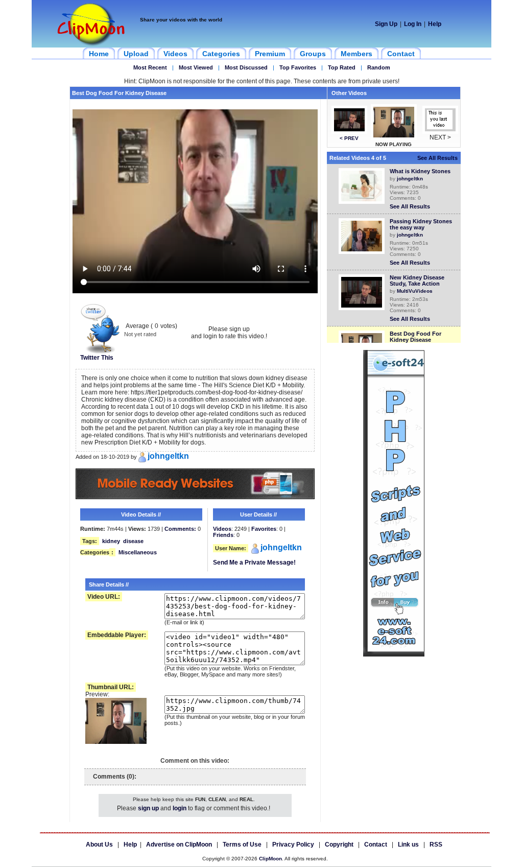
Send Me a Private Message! (254, 562)
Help (434, 24)
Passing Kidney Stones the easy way (421, 224)
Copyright (339, 844)
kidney (111, 541)
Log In (412, 24)
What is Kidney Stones (420, 171)
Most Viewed (196, 67)
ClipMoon (270, 858)
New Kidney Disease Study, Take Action (417, 280)
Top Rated (341, 67)
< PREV (349, 138)
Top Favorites (297, 67)
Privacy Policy (293, 844)
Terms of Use (242, 844)
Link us (408, 844)
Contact (375, 844)
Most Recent (150, 67)
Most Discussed (246, 67)
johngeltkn (410, 178)
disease (133, 541)
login (179, 808)
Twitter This (96, 357)
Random (378, 67)
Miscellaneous (137, 552)
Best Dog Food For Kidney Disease (415, 337)
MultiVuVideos (415, 291)
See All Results (437, 158)
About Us (99, 844)
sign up (148, 808)
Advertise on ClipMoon (179, 844)
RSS (436, 844)
